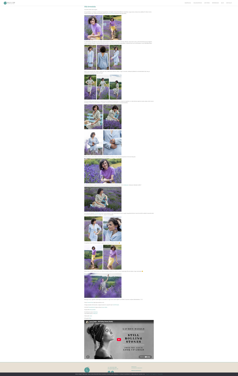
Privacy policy (160, 374)
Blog (222, 2)
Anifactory (95, 312)
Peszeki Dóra (90, 302)
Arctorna (207, 2)
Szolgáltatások (197, 2)
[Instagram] (109, 372)
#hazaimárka (92, 309)
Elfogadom (148, 374)
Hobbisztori (126, 185)
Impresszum (133, 366)
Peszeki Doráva (110, 13)
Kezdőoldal (188, 2)
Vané (91, 315)
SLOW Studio (98, 213)
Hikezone (95, 313)
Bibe (90, 318)
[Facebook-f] (112, 372)
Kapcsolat (229, 2)
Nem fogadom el (153, 374)
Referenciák (215, 2)
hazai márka (104, 307)
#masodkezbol (92, 307)
